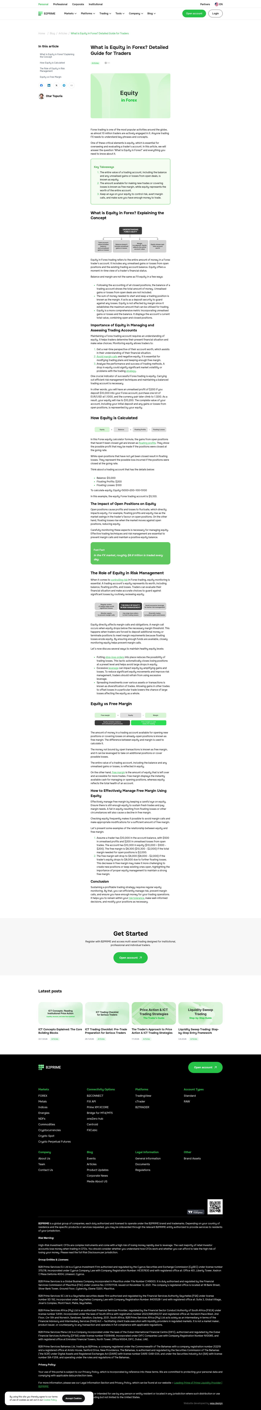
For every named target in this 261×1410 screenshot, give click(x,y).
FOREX (42, 1095)
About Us (44, 1158)
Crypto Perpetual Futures (54, 1141)
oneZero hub (95, 1118)
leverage (113, 668)
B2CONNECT (95, 1095)
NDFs (41, 1118)
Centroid (92, 1124)
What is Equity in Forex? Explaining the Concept (57, 55)
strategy (131, 371)
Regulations (142, 1170)
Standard (190, 1095)
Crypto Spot (46, 1136)
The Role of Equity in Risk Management (52, 69)
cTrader (140, 1101)
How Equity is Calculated (52, 62)
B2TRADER (142, 1107)
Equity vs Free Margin (50, 77)
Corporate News (97, 1175)
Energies (43, 1113)
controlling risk (119, 579)
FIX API (91, 1101)
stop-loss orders (114, 657)
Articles (63, 33)
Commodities (46, 1124)
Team (41, 1164)
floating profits (147, 443)
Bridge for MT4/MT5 (100, 1113)
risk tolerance (136, 898)
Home (41, 33)
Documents (142, 1164)
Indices (42, 1107)
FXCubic (92, 1130)
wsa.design (216, 1403)
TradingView (143, 1095)
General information (148, 1158)
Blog (52, 33)
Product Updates (97, 1170)
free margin (118, 772)
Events (91, 1158)
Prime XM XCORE (98, 1107)
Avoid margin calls (107, 356)
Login (215, 13)
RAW (187, 1101)
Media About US (97, 1181)
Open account (194, 13)
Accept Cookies (74, 1398)
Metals (42, 1101)
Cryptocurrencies (49, 1130)
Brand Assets (192, 1158)
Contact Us (45, 1170)
